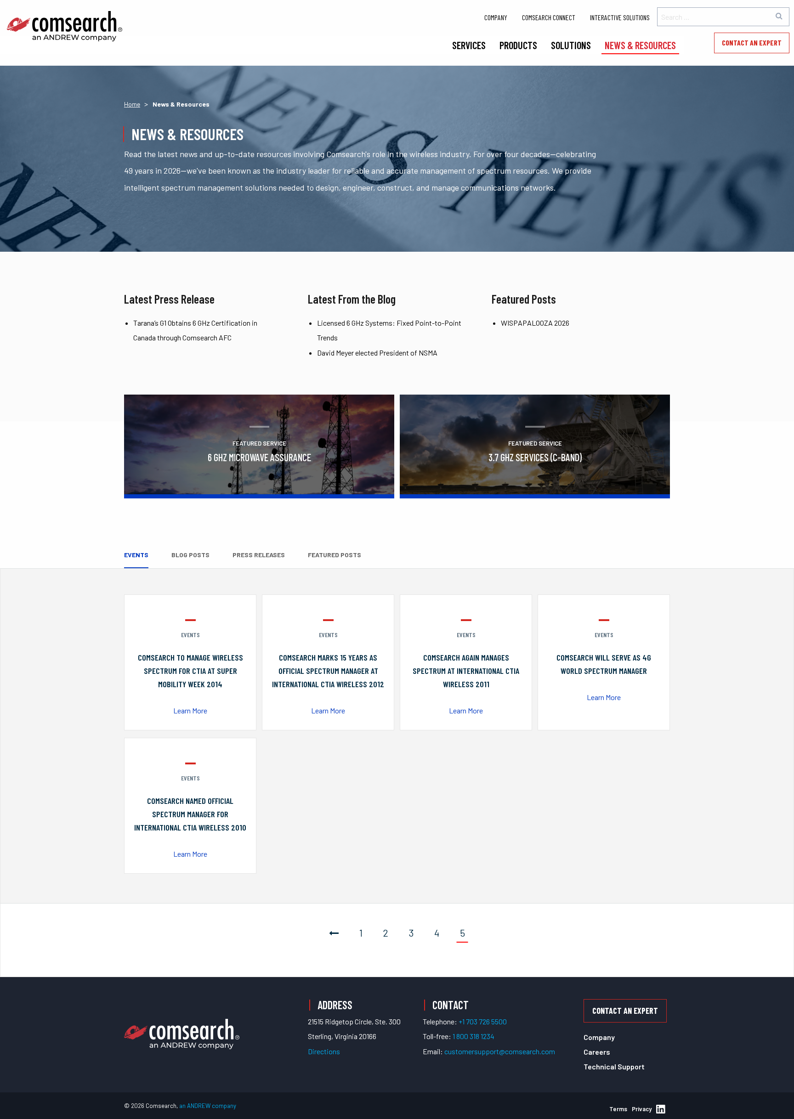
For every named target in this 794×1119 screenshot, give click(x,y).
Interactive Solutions (620, 17)
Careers (597, 1051)
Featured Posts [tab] (334, 555)
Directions (324, 1051)
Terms (618, 1109)
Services (469, 45)
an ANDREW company (207, 1105)
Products (518, 45)
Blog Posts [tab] (190, 555)
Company (495, 17)
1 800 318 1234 (473, 1036)
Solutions (571, 45)
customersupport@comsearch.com (499, 1051)
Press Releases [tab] (259, 555)
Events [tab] (136, 555)
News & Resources (640, 45)
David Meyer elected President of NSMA (377, 352)
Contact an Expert (752, 42)
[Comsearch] (181, 1023)
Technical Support (614, 1066)
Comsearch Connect (548, 17)
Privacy (642, 1109)
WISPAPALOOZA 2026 (535, 322)
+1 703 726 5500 (483, 1021)
